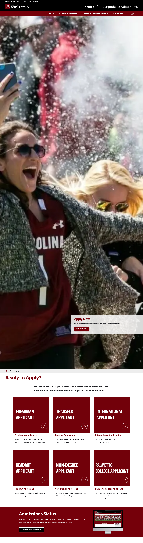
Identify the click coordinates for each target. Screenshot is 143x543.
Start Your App (81, 329)
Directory (19, 1)
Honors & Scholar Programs (95, 14)
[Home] (6, 371)
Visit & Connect (119, 14)
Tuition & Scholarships (68, 14)
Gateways (35, 1)
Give (30, 1)
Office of (111, 7)
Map (14, 1)
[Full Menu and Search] (132, 13)
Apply (25, 1)
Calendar (7, 1)
